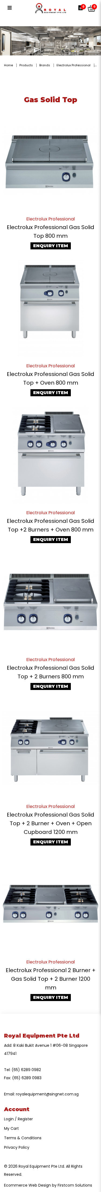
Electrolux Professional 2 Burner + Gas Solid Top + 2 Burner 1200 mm (51, 978)
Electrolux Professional (73, 65)
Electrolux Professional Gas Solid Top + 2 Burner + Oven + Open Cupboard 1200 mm (50, 823)
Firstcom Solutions (75, 1185)
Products (26, 65)
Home (8, 65)
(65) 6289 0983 (26, 1078)
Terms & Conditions (22, 1138)
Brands (44, 65)
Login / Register (18, 1119)
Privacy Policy (16, 1147)
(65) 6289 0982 (26, 1069)
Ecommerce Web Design (27, 1185)
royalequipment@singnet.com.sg (47, 1094)
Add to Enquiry (50, 161)
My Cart (11, 1128)
